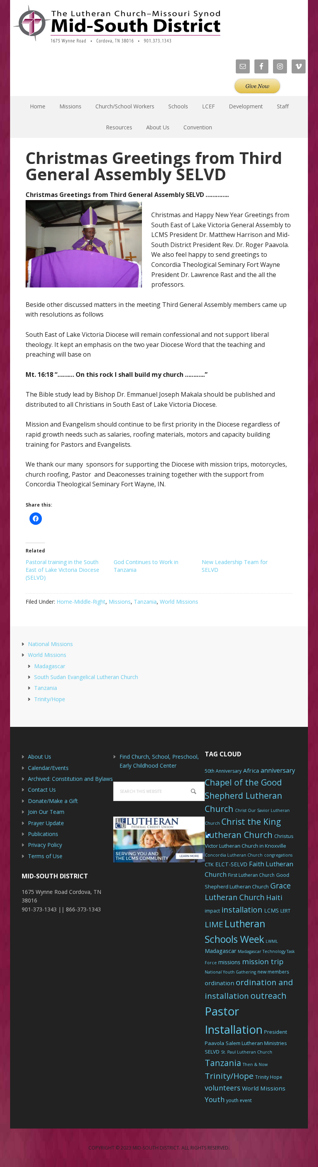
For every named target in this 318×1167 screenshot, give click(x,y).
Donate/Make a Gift (53, 801)
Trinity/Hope (49, 699)
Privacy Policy (45, 844)
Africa (251, 770)
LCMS (271, 910)
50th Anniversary (223, 771)
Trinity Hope (268, 1077)
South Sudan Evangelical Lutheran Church (86, 677)
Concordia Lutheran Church (234, 855)
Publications (43, 834)
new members (273, 971)
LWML (272, 941)
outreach (269, 995)
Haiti (274, 897)
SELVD (212, 1051)
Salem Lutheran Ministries (256, 1043)
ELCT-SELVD (231, 864)
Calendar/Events (48, 768)
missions (229, 962)
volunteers (222, 1087)
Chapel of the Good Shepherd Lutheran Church (243, 795)
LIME (214, 924)
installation (242, 909)
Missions (120, 601)
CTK (209, 864)
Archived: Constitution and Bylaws (70, 778)
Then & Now (255, 1064)
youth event (239, 1100)
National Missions (50, 644)
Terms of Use (45, 856)
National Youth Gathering (230, 972)
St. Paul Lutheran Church (246, 1052)
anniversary (278, 770)
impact (212, 910)
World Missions (179, 601)
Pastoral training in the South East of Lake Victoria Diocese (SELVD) (62, 569)
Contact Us (42, 789)
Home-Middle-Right (81, 601)
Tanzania (145, 601)
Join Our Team (46, 811)
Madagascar (49, 666)
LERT (285, 910)
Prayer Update (46, 823)
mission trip (262, 961)
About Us (39, 756)
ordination (219, 983)
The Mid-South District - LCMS (116, 24)
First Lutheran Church (251, 875)
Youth (215, 1099)
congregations (278, 855)
